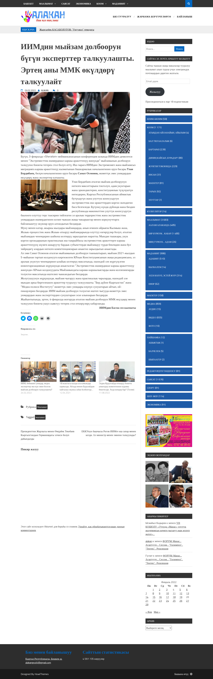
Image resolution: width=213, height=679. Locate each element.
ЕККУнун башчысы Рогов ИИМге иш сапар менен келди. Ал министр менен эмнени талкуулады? (109, 433)
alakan (148, 541)
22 (153, 601)
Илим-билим (154, 119)
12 (180, 593)
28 (146, 604)
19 (180, 597)
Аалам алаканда (159, 225)
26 (180, 601)
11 (174, 593)
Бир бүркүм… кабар (160, 233)
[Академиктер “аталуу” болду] (157, 496)
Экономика (83, 3)
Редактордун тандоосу (161, 371)
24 (167, 601)
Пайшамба (153, 337)
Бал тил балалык (159, 141)
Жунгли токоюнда (160, 166)
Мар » (157, 612)
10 (167, 593)
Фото (152, 326)
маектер (154, 183)
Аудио (152, 309)
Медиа (151, 303)
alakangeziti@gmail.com (38, 662)
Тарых (152, 191)
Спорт (150, 387)
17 (167, 597)
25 (174, 601)
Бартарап (154, 149)
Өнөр (152, 284)
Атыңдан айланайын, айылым (167, 132)
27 (187, 601)
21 (146, 601)
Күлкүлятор (154, 211)
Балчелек (154, 351)
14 (146, 597)
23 (160, 601)
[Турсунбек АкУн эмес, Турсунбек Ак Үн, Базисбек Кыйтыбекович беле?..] (180, 472)
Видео (152, 317)
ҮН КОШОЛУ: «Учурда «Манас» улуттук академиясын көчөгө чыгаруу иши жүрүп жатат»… (167, 528)
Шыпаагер (155, 359)
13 (187, 593)
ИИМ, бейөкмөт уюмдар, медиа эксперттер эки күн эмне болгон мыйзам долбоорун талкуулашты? (36, 386)
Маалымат (46, 3)
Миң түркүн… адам (160, 242)
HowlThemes (42, 674)
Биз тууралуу (122, 17)
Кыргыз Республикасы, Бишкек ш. (43, 659)
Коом (100, 3)
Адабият (154, 258)
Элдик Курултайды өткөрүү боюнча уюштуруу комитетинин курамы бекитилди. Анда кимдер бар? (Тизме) (116, 386)
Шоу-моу (152, 396)
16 (160, 597)
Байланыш (184, 17)
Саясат (65, 3)
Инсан (152, 174)
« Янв (148, 612)
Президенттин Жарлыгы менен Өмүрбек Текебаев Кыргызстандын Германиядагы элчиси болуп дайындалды (47, 435)
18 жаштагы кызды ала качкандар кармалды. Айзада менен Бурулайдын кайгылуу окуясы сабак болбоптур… (77, 386)
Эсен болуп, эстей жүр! (162, 275)
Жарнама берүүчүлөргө (154, 17)
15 (153, 597)
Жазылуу (155, 92)
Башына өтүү (181, 674)
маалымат (40, 417)
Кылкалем (155, 267)
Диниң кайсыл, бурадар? (163, 157)
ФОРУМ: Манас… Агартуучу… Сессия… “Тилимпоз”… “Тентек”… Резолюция (164, 544)
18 (174, 597)
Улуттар (153, 199)
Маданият (118, 3)
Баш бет (29, 3)
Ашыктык (154, 342)
